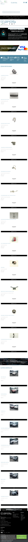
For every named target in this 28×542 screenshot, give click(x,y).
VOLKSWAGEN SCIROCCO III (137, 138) (5, 445)
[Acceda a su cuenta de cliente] (24, 2)
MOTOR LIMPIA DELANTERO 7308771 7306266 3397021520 (8, 195)
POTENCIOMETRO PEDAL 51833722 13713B (6, 339)
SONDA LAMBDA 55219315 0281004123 (6, 171)
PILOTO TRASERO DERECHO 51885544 (5, 243)
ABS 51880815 (2, 267)
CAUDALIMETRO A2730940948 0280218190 (6, 147)
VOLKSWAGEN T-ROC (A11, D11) (4, 496)
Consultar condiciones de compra (12, 60)
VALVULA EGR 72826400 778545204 (5, 123)
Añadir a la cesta (14, 87)
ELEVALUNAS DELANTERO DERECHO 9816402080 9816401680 (8, 219)
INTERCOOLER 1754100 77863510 (5, 99)
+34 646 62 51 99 (8, 522)
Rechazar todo (21, 537)
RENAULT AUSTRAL (3, 479)
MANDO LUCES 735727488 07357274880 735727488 (7, 291)
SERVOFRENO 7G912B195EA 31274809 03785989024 (7, 315)
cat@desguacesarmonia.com (5, 524)
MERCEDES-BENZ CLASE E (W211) (5, 462)
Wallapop (20, 33)
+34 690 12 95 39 (5, 521)
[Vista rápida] (26, 69)
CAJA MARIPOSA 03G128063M (4, 75)
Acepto (21, 535)
